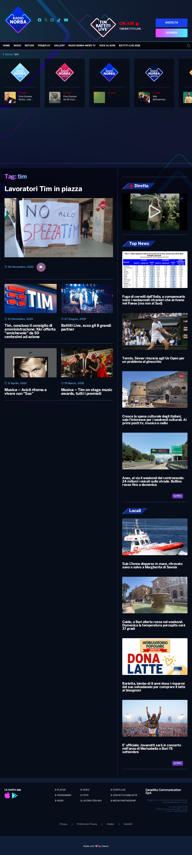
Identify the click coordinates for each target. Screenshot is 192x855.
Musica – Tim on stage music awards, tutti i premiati (86, 392)
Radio (17, 46)
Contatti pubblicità (124, 795)
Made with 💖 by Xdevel (96, 846)
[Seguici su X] (45, 20)
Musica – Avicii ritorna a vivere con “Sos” (25, 392)
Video (85, 790)
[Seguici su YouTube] (66, 20)
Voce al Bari (107, 46)
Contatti (128, 824)
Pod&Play (44, 46)
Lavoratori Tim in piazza (43, 189)
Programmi (63, 795)
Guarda (171, 33)
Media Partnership (124, 801)
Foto (85, 795)
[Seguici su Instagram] (52, 20)
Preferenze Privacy (87, 824)
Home (6, 46)
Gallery (59, 46)
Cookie (110, 824)
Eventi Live (119, 790)
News (60, 801)
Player (61, 790)
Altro (177, 496)
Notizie (29, 46)
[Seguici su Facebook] (39, 20)
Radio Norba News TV (81, 46)
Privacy (63, 824)
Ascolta (171, 23)
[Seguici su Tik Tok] (59, 20)
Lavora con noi (91, 801)
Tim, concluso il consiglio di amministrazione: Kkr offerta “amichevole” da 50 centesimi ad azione (30, 331)
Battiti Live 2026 (129, 46)
